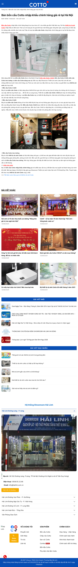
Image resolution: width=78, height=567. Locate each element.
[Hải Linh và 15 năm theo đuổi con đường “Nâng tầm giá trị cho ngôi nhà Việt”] (19, 205)
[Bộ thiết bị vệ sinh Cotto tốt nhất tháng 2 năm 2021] (58, 274)
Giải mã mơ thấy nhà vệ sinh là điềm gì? (25, 388)
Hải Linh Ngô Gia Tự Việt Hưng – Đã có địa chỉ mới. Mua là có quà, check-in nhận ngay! (41, 323)
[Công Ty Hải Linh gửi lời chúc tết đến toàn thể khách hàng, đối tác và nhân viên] (19, 239)
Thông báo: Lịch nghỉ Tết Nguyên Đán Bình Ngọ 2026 (30, 340)
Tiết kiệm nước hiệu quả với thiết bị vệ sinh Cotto (18, 175)
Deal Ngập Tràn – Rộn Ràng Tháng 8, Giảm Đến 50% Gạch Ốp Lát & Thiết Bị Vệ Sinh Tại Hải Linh (44, 306)
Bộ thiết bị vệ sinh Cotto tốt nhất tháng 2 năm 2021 (57, 287)
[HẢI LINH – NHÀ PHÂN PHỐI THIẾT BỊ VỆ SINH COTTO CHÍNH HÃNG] (39, 4)
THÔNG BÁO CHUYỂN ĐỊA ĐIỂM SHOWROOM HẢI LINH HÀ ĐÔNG (34, 331)
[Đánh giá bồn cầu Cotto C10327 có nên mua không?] (58, 239)
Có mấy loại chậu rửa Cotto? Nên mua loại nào (17, 287)
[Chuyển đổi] (74, 411)
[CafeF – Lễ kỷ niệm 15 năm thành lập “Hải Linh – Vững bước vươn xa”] (58, 205)
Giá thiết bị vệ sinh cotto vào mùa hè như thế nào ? (29, 380)
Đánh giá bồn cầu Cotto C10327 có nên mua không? (58, 253)
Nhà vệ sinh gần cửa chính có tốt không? (25, 372)
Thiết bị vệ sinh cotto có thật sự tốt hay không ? (28, 363)
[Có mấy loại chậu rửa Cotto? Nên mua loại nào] (19, 274)
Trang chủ (4, 9)
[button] (2, 4)
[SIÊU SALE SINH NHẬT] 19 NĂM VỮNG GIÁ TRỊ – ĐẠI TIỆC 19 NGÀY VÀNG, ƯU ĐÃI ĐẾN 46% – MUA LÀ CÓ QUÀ (43, 314)
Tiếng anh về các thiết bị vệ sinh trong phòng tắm (28, 355)
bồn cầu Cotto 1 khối (47, 78)
